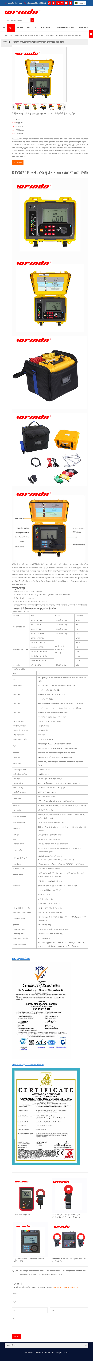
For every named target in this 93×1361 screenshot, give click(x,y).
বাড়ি (4, 28)
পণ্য (10, 28)
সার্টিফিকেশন (20, 28)
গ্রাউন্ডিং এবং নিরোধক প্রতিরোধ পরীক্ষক (26, 35)
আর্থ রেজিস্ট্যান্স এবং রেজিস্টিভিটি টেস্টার (50, 1274)
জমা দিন (16, 1336)
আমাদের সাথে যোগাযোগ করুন (65, 28)
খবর (28, 28)
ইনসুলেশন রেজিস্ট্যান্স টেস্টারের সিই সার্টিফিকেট (28, 1064)
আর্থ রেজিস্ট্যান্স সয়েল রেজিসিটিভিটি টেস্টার (31, 1271)
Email (17, 162)
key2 (14, 123)
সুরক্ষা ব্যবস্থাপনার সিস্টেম (21, 958)
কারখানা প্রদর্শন (45, 28)
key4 (14, 130)
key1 (14, 119)
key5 (14, 134)
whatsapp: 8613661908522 (36, 3)
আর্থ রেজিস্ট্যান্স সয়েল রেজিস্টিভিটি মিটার (74, 1271)
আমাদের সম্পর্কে (83, 28)
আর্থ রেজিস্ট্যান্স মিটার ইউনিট (28, 1274)
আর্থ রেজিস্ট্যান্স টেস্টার (53, 1271)
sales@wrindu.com (15, 3)
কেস (36, 28)
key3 (14, 126)
